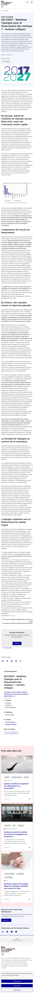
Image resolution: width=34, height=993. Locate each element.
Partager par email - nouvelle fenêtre (16, 661)
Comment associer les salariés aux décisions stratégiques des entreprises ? (15, 834)
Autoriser (17, 643)
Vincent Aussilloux (10, 722)
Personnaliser (17, 990)
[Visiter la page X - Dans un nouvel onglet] (2, 931)
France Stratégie (9, 714)
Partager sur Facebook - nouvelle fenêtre (2, 661)
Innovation (8, 703)
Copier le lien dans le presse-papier (20, 661)
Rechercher (27, 2)
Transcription (8, 648)
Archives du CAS (16, 940)
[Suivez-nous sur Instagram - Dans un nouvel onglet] (11, 931)
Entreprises (8, 705)
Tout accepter (17, 981)
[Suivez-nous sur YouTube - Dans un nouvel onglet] (16, 931)
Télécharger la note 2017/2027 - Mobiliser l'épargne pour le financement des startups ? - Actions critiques (16, 694)
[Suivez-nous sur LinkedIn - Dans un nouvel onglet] (7, 931)
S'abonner (5, 920)
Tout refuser (17, 985)
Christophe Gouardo (11, 724)
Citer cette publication (11, 733)
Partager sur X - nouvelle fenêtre (7, 661)
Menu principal (31, 2)
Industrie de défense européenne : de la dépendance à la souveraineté (17, 786)
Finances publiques (10, 707)
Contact (17, 938)
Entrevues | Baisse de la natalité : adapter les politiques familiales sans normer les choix (16, 886)
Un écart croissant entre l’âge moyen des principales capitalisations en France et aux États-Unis (16, 556)
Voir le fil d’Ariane (5, 10)
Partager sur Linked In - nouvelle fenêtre (11, 661)
